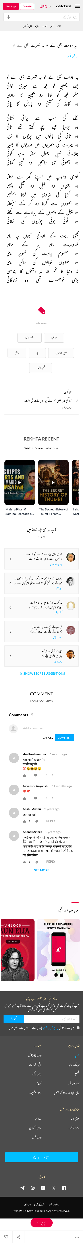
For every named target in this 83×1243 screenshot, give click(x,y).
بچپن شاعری (61, 353)
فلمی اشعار (41, 368)
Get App (11, 6)
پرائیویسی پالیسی (50, 1028)
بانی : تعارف (35, 1065)
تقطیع (77, 1074)
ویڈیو (37, 26)
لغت (44, 26)
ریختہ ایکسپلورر (35, 1093)
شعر (52, 26)
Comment (65, 737)
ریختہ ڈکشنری (35, 1128)
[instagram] (32, 1187)
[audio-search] (8, 16)
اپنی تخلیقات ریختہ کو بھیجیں (66, 1093)
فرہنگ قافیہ (73, 1065)
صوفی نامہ (74, 1118)
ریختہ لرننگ (73, 1128)
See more (41, 870)
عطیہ (77, 1055)
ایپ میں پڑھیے (41, 1223)
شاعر (59, 26)
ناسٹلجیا (54, 338)
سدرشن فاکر (73, 56)
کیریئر (39, 1083)
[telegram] (22, 1187)
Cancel (48, 737)
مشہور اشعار (29, 338)
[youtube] (43, 1187)
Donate (27, 6)
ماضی (17, 353)
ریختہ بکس (37, 1137)
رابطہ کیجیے (37, 1074)
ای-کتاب (27, 26)
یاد (37, 353)
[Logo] (63, 6)
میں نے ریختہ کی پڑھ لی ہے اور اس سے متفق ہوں (41, 1028)
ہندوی (38, 1118)
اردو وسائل (73, 1083)
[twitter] (53, 1187)
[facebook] (64, 1187)
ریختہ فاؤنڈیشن (35, 1055)
